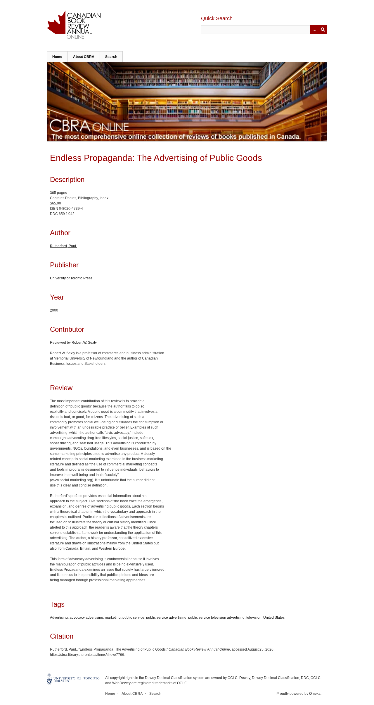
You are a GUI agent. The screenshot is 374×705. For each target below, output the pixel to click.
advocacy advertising (86, 617)
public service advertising (166, 617)
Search (111, 57)
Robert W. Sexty (84, 343)
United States (274, 617)
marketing (113, 617)
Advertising (59, 617)
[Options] (314, 29)
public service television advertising (216, 617)
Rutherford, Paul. (63, 246)
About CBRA (83, 57)
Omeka (315, 694)
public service (133, 617)
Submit (322, 29)
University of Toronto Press (71, 278)
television (254, 617)
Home (57, 57)
